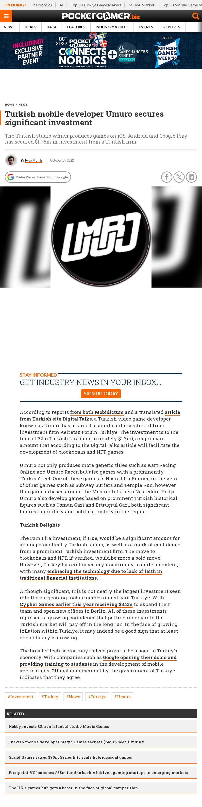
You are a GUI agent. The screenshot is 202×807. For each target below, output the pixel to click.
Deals (30, 27)
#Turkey (49, 696)
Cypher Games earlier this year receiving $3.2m (76, 604)
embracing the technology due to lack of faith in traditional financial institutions (91, 574)
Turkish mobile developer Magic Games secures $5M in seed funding (76, 741)
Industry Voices (112, 27)
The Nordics (41, 4)
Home (9, 104)
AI (61, 4)
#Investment (21, 696)
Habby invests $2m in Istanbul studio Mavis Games (59, 726)
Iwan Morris (33, 160)
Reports (171, 27)
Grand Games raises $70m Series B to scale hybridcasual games (70, 757)
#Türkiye (97, 696)
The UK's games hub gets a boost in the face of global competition (73, 787)
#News (73, 696)
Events (146, 27)
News (9, 27)
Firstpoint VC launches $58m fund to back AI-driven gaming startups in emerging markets (98, 772)
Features (76, 27)
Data (52, 27)
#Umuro (122, 696)
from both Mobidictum (97, 412)
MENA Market (141, 4)
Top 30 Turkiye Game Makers (96, 4)
